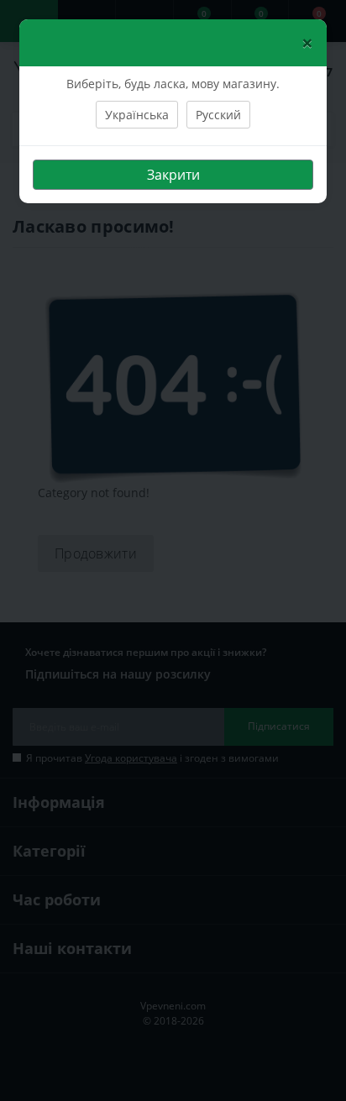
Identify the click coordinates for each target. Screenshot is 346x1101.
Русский (218, 115)
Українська (137, 115)
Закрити (173, 174)
